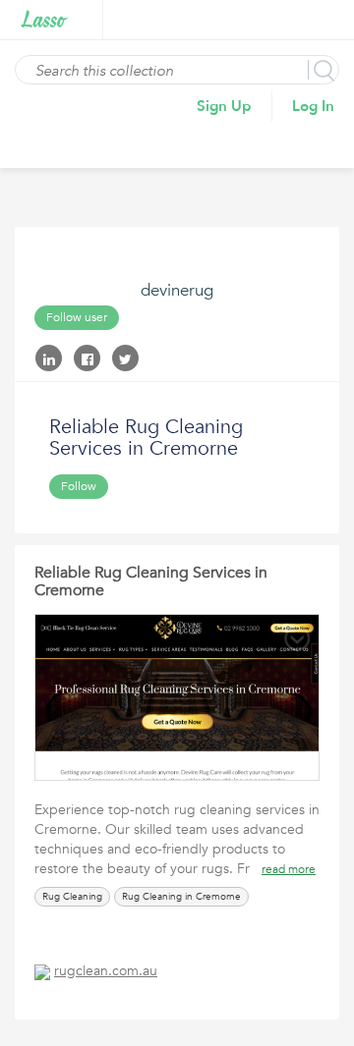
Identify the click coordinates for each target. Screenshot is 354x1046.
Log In (313, 106)
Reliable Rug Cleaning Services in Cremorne (150, 581)
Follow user (76, 317)
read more (289, 869)
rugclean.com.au (105, 971)
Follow (78, 486)
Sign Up (224, 106)
